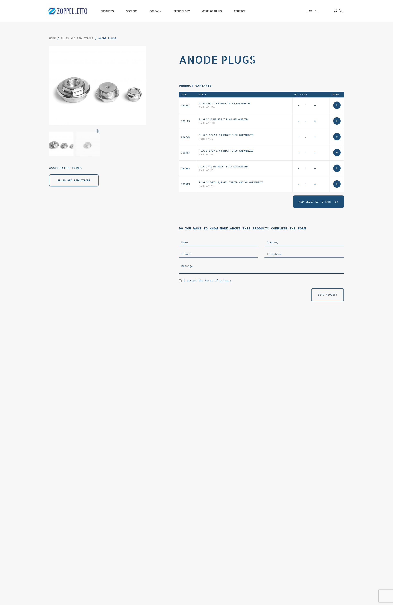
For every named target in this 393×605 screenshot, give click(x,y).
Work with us (212, 11)
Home (52, 38)
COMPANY (155, 11)
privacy (225, 280)
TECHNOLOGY (181, 11)
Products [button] (107, 11)
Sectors (131, 11)
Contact (239, 11)
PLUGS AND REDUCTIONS (77, 38)
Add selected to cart (318, 201)
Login (335, 10)
